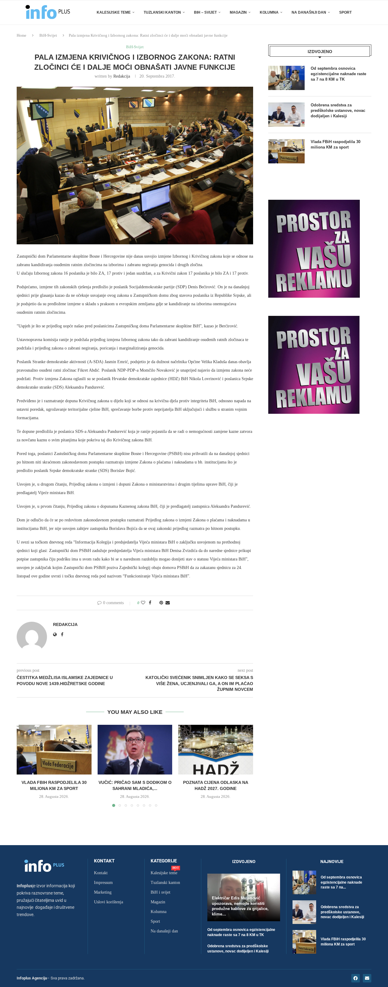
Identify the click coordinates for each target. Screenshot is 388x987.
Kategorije (164, 861)
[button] (25, 766)
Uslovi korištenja (108, 902)
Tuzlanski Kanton (162, 12)
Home (21, 35)
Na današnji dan (309, 12)
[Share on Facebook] (150, 603)
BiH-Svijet (48, 35)
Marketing (103, 892)
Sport (345, 12)
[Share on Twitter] (155, 603)
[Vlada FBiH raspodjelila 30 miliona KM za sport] (54, 750)
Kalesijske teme (114, 12)
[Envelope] (367, 978)
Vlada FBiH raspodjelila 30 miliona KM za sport (335, 144)
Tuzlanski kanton (165, 883)
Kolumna (269, 12)
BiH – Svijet (205, 12)
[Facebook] (355, 978)
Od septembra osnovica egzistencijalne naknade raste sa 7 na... (341, 882)
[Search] (368, 12)
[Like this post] (143, 603)
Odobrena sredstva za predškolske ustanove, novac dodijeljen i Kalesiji (338, 110)
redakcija (121, 76)
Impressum (103, 883)
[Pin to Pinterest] (161, 603)
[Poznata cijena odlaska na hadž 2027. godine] (215, 750)
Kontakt (104, 861)
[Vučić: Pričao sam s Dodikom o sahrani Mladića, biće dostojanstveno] (135, 750)
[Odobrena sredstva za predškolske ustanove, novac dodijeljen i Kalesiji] (286, 114)
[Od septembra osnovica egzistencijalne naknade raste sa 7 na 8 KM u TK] (286, 78)
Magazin (238, 12)
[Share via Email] (168, 603)
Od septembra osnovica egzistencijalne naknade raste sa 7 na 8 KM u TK (338, 74)
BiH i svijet (160, 892)
